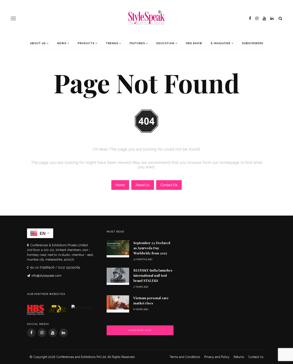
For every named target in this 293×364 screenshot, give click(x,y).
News (61, 43)
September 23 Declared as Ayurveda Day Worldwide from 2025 (151, 248)
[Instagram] (257, 18)
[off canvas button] (13, 18)
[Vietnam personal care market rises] (118, 302)
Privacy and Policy (217, 357)
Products (86, 43)
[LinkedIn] (272, 18)
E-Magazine (221, 43)
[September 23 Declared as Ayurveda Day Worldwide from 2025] (118, 247)
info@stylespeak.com (46, 275)
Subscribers (252, 43)
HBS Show (194, 43)
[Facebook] (250, 18)
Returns (239, 357)
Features (137, 43)
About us (38, 43)
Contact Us (255, 357)
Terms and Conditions (185, 357)
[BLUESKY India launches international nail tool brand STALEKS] (118, 275)
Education (165, 43)
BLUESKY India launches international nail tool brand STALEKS (152, 275)
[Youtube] (264, 18)
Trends (112, 43)
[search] (280, 18)
